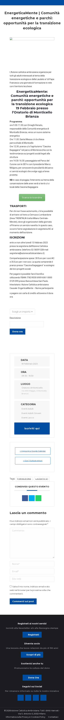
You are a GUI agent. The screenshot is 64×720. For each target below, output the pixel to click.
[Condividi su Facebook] (25, 498)
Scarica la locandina (32, 197)
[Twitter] (28, 698)
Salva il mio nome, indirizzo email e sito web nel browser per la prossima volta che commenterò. (30, 590)
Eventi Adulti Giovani (31, 413)
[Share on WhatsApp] (38, 498)
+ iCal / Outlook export (32, 461)
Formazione (24, 479)
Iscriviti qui (32, 428)
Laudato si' (41, 479)
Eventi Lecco (28, 417)
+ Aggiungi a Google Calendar (33, 451)
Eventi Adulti (27, 409)
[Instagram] (36, 698)
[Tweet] (32, 498)
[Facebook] (21, 698)
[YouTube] (43, 698)
